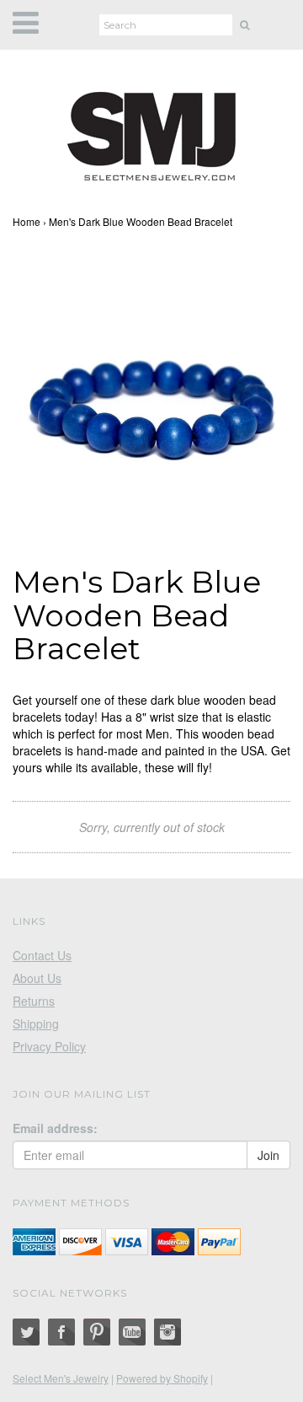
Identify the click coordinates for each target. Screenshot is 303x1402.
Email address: (55, 1128)
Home (26, 221)
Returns (34, 1000)
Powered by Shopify (162, 1378)
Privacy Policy (49, 1046)
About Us (37, 978)
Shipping (36, 1023)
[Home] (151, 133)
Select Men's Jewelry (61, 1378)
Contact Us (42, 955)
